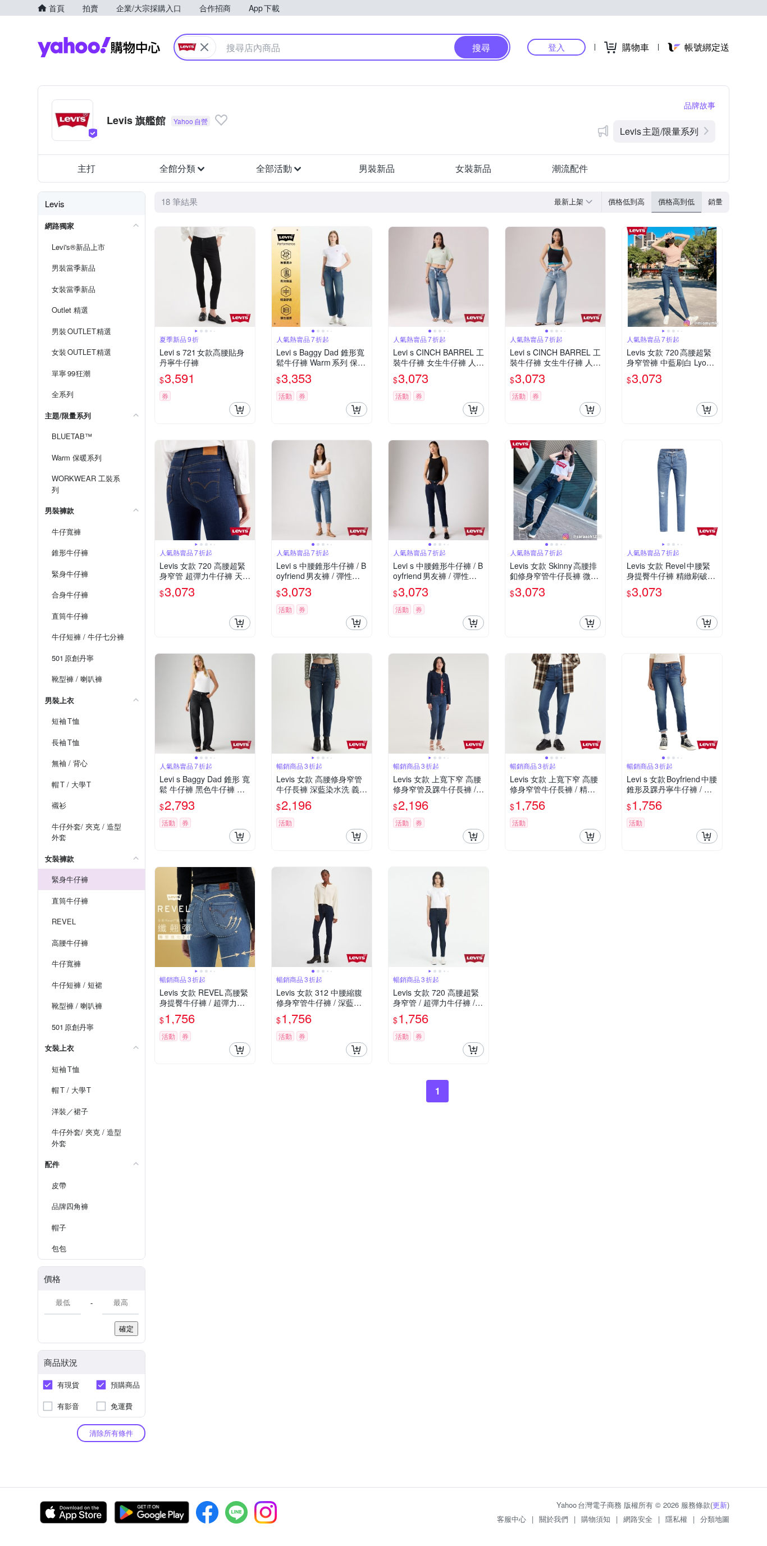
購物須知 (595, 1518)
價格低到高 (626, 201)
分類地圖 (714, 1518)
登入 (556, 47)
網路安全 (637, 1518)
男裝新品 (377, 168)
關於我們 (553, 1518)
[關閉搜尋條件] (204, 47)
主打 (86, 168)
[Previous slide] (162, 277)
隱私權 (676, 1518)
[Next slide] (247, 277)
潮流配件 (570, 168)
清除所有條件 (111, 1433)
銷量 (715, 201)
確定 (126, 1328)
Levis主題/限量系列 (659, 131)
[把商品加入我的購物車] (239, 409)
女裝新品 (473, 168)
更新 (720, 1504)
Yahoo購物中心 (99, 47)
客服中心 (511, 1518)
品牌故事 (699, 105)
